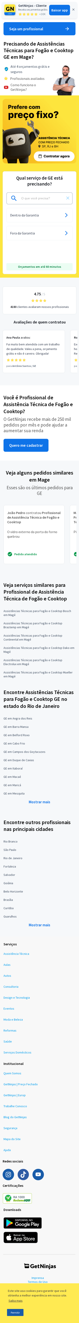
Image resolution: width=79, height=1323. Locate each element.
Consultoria (11, 987)
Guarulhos (10, 916)
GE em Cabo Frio (14, 743)
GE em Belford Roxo (17, 735)
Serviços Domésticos (17, 1052)
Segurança (10, 1128)
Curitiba (9, 908)
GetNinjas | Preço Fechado (21, 1084)
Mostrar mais (39, 801)
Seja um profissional (26, 28)
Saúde (8, 1041)
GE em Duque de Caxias (19, 760)
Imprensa (38, 1278)
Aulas (7, 965)
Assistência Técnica (16, 954)
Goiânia (8, 883)
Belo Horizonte (13, 891)
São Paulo (10, 850)
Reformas (10, 1030)
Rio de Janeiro (13, 858)
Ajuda (7, 1150)
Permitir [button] (15, 1312)
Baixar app (59, 10)
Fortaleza (10, 866)
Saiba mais (16, 1301)
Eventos (9, 1009)
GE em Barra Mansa (16, 727)
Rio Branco (11, 841)
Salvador (9, 875)
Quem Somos (12, 1073)
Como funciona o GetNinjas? (23, 87)
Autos (7, 976)
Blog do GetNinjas (15, 1117)
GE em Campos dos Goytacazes (24, 752)
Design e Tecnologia (17, 998)
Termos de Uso (38, 1282)
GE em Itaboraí (13, 768)
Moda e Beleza (13, 1019)
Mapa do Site (12, 1139)
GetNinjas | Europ (15, 1095)
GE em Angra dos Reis (18, 718)
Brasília (8, 900)
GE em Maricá (12, 785)
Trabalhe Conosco (15, 1106)
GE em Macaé (12, 777)
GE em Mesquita (14, 793)
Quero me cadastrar (26, 445)
